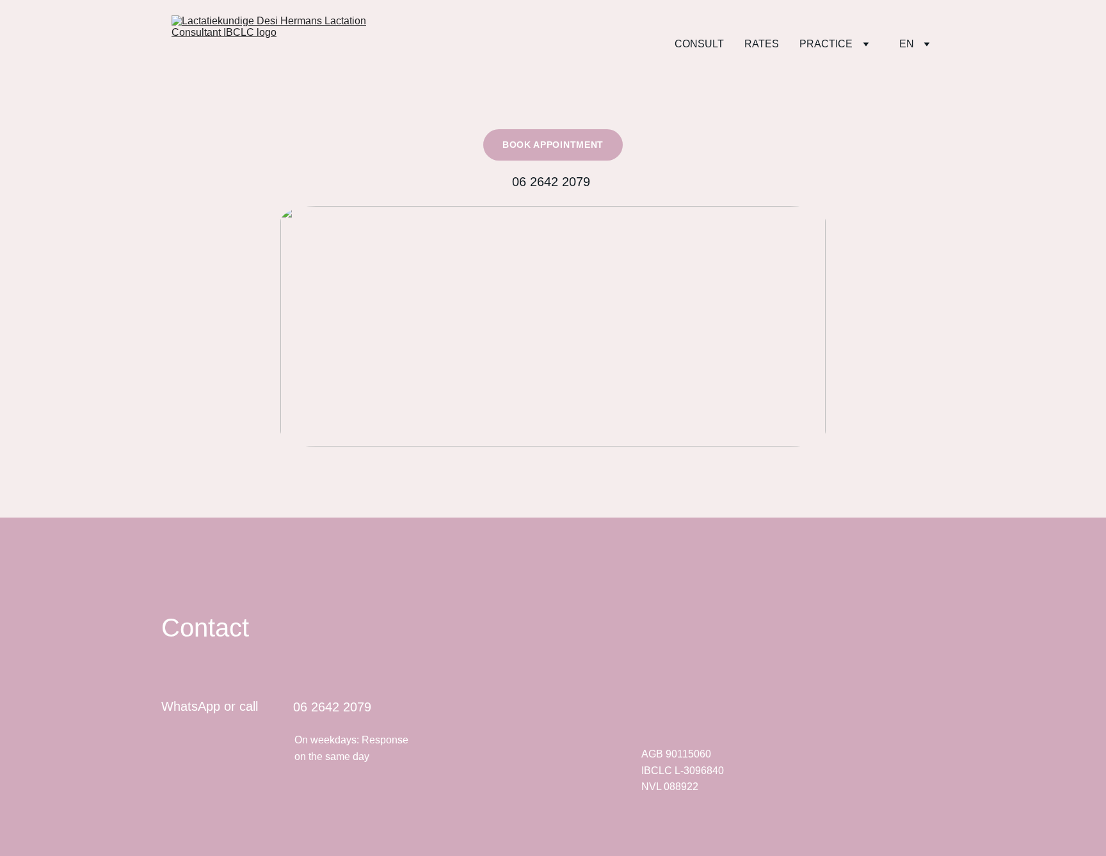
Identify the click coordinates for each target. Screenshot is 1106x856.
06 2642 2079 (553, 182)
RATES (761, 43)
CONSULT (699, 43)
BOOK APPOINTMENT (553, 144)
